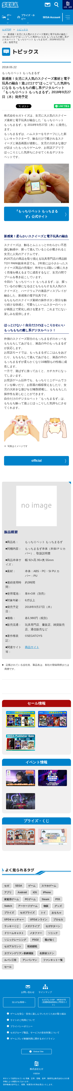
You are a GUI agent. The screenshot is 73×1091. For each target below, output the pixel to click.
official (36, 460)
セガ (6, 885)
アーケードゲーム (28, 906)
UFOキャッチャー (14, 919)
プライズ (9, 912)
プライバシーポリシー (21, 1026)
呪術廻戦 (32, 946)
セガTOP (6, 29)
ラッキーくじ (11, 926)
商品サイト (32, 647)
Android (22, 892)
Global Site (38, 1051)
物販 (46, 906)
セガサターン (53, 926)
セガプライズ (27, 912)
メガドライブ (32, 926)
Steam (45, 899)
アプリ (8, 892)
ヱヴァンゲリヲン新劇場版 (18, 953)
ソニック (53, 933)
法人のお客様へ (19, 1002)
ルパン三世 (10, 960)
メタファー (36, 933)
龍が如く (50, 939)
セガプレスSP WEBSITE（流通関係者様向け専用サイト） (54, 1002)
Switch (8, 906)
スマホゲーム (49, 885)
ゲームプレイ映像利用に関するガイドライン (32, 1038)
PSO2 (35, 939)
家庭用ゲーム (11, 899)
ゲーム (9, 17)
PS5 (57, 899)
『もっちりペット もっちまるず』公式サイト (36, 214)
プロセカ (58, 919)
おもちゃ (56, 912)
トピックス (22, 29)
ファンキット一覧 (53, 960)
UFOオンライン (38, 919)
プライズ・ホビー (28, 17)
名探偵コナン (47, 953)
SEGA (18, 885)
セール (8, 966)
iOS (35, 892)
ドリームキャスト (14, 933)
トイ (43, 912)
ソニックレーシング (15, 939)
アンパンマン (30, 960)
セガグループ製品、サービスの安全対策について (34, 1032)
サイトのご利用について (22, 1020)
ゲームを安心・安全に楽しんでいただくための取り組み (38, 1014)
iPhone (47, 892)
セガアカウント (12, 946)
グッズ (58, 906)
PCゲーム (30, 899)
